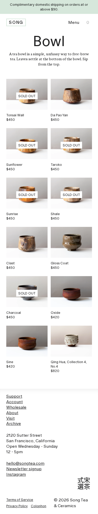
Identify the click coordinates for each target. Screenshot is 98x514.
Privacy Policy (17, 505)
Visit (10, 418)
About (12, 412)
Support (14, 396)
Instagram (16, 474)
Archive (13, 423)
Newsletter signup (24, 469)
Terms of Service (19, 499)
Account (14, 401)
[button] (74, 22)
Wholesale (16, 407)
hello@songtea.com (25, 463)
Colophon (38, 505)
